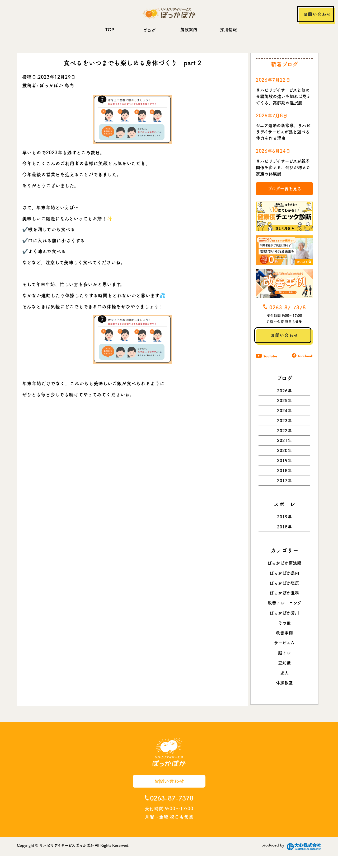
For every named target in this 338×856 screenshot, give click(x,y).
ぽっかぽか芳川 (284, 613)
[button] (132, 339)
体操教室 (284, 683)
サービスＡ (284, 643)
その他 (284, 623)
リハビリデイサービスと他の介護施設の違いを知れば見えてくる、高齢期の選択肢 (283, 96)
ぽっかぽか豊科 (284, 593)
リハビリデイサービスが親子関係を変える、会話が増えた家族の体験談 (283, 167)
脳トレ (284, 653)
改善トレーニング (284, 603)
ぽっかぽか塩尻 (284, 583)
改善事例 (284, 633)
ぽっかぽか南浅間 (284, 563)
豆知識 (284, 663)
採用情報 (228, 29)
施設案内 (188, 29)
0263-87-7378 (287, 307)
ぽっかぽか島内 (284, 573)
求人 (284, 673)
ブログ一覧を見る (284, 189)
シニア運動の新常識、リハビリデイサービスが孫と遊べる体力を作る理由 (283, 131)
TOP (109, 29)
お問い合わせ (317, 14)
